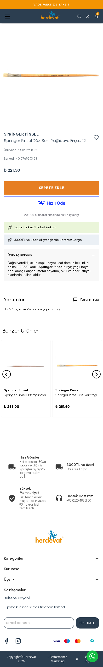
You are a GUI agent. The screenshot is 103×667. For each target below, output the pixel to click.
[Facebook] (7, 641)
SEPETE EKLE (51, 188)
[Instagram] (18, 641)
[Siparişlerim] (88, 16)
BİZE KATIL (88, 623)
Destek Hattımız (80, 496)
